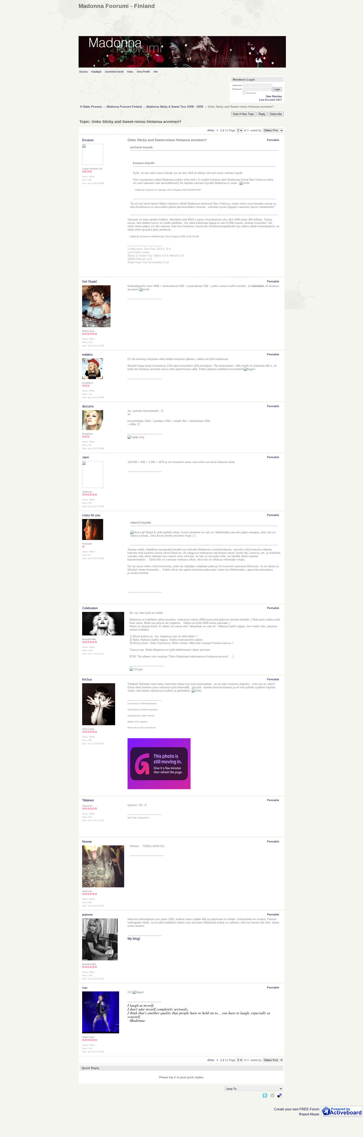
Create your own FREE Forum (296, 1109)
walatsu (87, 354)
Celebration (90, 608)
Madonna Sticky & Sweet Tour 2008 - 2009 (174, 106)
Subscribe (276, 114)
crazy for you (91, 515)
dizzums (88, 406)
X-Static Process (91, 106)
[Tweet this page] (265, 1094)
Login (277, 89)
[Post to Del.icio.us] (279, 1094)
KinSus (87, 679)
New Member (274, 96)
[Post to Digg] (272, 1094)
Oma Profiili (143, 71)
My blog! (134, 938)
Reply (262, 114)
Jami (85, 457)
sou (84, 987)
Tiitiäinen (88, 800)
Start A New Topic (243, 114)
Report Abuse (309, 1114)
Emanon (88, 140)
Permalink (273, 140)
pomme (87, 914)
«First (211, 130)
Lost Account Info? (270, 99)
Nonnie (87, 841)
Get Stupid (89, 281)
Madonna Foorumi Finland (124, 106)
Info (156, 71)
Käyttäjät (96, 71)
